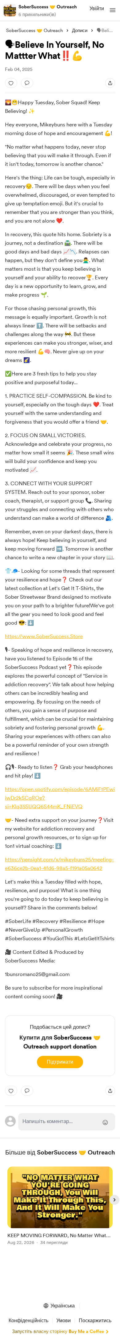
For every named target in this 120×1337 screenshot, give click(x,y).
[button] (112, 10)
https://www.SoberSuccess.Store (44, 636)
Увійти (97, 8)
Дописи (79, 30)
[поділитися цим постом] (110, 83)
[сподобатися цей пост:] (11, 83)
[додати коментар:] (27, 83)
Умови (63, 1320)
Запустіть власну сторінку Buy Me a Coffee (58, 1331)
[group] (60, 1209)
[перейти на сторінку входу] (66, 1121)
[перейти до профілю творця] (10, 10)
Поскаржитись (95, 1320)
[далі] (114, 1200)
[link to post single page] (60, 1207)
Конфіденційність (28, 1320)
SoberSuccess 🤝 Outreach (47, 7)
